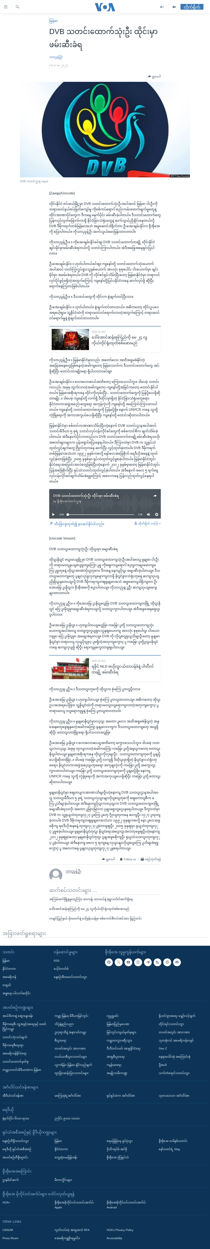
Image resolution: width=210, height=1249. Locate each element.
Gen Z (163, 1048)
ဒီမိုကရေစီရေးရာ (12, 1045)
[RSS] (157, 962)
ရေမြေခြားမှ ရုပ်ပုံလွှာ (119, 1140)
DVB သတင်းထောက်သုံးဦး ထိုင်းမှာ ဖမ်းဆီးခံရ (86, 495)
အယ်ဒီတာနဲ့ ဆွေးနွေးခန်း (17, 1015)
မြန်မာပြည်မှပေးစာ (118, 1023)
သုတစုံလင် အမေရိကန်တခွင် (176, 1040)
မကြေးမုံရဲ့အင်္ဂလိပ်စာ (68, 1095)
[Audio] (162, 7)
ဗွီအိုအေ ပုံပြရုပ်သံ (118, 1157)
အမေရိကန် (9, 977)
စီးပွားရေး (60, 1040)
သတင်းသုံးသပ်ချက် (14, 1037)
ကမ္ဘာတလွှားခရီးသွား (119, 1040)
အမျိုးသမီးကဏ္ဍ (117, 1072)
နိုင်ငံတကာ (9, 968)
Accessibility (114, 1238)
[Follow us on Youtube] (128, 962)
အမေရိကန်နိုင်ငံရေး (14, 1053)
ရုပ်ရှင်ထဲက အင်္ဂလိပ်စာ (121, 1095)
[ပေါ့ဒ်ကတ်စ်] (167, 962)
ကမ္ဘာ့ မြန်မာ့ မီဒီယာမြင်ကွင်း (71, 1015)
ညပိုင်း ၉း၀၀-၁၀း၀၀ (67, 1118)
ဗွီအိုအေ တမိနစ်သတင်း (173, 1140)
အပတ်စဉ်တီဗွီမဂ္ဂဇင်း (15, 1157)
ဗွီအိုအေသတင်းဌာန (69, 501)
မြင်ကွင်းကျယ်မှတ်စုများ (121, 1032)
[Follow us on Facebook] (109, 962)
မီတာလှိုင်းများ (63, 1179)
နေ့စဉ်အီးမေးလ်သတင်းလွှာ (70, 977)
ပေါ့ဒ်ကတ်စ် (61, 968)
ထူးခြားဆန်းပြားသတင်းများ (72, 1072)
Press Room (10, 1238)
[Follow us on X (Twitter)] (118, 962)
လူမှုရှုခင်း (113, 1015)
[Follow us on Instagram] (138, 962)
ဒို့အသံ (163, 1064)
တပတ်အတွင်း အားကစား (70, 1048)
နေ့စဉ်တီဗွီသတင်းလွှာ (15, 1140)
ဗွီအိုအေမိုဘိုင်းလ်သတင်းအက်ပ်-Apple (74, 1205)
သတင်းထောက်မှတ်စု (15, 1061)
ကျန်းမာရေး (114, 1064)
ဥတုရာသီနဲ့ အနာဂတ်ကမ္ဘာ (70, 1032)
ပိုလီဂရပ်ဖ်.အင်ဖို (117, 1149)
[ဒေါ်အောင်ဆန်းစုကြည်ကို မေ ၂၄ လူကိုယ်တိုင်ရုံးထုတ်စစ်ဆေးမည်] (70, 339)
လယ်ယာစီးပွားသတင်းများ (71, 1056)
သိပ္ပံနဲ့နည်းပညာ (64, 1023)
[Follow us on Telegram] (148, 962)
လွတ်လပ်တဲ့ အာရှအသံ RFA (72, 1230)
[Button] (154, 77)
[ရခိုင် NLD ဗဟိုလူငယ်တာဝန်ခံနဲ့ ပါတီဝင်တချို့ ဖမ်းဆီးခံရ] (70, 668)
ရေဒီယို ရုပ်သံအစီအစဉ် (16, 1149)
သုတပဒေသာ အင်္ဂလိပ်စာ (174, 1095)
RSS (56, 960)
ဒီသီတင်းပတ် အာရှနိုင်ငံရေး (124, 1048)
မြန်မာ (53, 21)
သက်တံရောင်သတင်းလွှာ (174, 1072)
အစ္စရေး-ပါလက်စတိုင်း (16, 993)
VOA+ (6, 1202)
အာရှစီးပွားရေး (116, 1056)
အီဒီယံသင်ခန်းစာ (12, 1095)
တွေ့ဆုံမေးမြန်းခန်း (66, 1157)
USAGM (7, 1230)
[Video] (174, 7)
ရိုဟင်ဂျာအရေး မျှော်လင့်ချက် (177, 1015)
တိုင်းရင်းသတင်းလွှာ (171, 1023)
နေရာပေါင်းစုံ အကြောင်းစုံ (174, 1056)
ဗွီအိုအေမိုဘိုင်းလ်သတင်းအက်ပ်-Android (126, 1205)
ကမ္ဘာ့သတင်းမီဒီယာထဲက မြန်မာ (21, 1069)
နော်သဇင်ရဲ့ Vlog (169, 1149)
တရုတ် (6, 985)
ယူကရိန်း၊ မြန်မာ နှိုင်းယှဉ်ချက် (73, 1064)
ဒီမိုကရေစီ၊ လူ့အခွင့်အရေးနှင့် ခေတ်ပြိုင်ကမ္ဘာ (24, 1026)
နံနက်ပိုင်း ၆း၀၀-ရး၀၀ (15, 1118)
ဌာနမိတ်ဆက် (10, 1179)
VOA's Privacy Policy (120, 1230)
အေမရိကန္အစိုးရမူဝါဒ (67, 1238)
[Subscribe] (177, 962)
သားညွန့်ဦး (56, 57)
